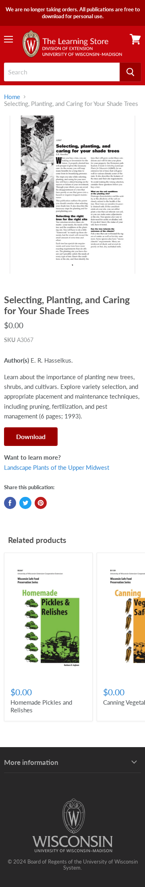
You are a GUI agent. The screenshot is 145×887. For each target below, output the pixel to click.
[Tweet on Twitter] (25, 503)
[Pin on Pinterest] (41, 503)
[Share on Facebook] (10, 503)
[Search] (130, 72)
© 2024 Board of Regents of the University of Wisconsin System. (73, 864)
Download (31, 436)
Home (12, 96)
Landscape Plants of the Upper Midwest (56, 467)
